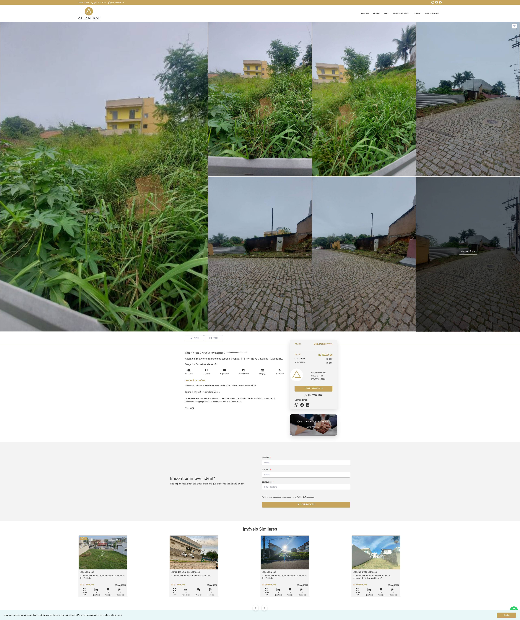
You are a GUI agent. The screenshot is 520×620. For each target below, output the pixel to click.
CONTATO (417, 13)
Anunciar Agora (313, 427)
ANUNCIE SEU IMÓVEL (401, 13)
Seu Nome (266, 458)
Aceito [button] (507, 615)
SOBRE (386, 13)
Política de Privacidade (305, 497)
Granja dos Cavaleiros (212, 353)
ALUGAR (376, 13)
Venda (196, 353)
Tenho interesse (313, 388)
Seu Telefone (267, 482)
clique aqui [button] (116, 615)
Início (187, 353)
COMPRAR (365, 13)
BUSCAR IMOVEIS (306, 504)
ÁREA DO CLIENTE (432, 13)
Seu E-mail (266, 470)
